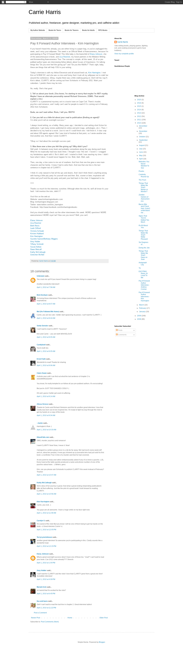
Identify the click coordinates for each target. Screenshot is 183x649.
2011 (139, 120)
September (143, 140)
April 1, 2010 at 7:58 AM (46, 287)
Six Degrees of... (143, 243)
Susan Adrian (35, 247)
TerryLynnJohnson (44, 537)
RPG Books (102, 30)
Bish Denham (42, 295)
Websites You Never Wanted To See (144, 165)
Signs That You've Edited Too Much (144, 219)
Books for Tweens (71, 30)
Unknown (40, 276)
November (143, 131)
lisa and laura (42, 601)
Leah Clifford (35, 228)
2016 (139, 103)
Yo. (140, 268)
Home (69, 618)
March (141, 305)
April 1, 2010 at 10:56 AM (46, 494)
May (141, 156)
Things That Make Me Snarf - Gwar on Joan (143, 255)
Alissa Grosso (42, 404)
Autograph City (143, 264)
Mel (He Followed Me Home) (48, 312)
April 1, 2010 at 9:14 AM (46, 396)
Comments (122, 335)
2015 (139, 106)
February (143, 308)
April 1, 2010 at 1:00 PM (46, 563)
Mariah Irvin (41, 587)
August (142, 145)
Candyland (41, 345)
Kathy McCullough (37, 252)
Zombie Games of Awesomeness (144, 198)
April (141, 159)
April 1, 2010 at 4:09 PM (46, 579)
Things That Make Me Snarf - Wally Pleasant (143, 235)
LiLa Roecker (64, 57)
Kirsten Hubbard (37, 233)
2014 (139, 110)
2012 (139, 116)
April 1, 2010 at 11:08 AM (46, 513)
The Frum (142, 180)
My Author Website (37, 30)
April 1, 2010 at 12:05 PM (46, 530)
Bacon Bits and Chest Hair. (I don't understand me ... (144, 208)
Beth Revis (34, 226)
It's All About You (143, 226)
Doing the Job (144, 248)
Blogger (102, 642)
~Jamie (40, 423)
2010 (139, 123)
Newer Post (35, 618)
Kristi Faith (41, 359)
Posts (120, 330)
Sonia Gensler (42, 326)
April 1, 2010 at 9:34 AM (46, 415)
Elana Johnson (96, 54)
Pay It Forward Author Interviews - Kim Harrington (144, 296)
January (142, 312)
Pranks (141, 171)
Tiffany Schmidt (36, 244)
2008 (139, 319)
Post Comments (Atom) (50, 622)
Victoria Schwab (37, 231)
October (142, 137)
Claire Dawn (42, 373)
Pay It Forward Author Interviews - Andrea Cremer (144, 285)
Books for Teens (55, 30)
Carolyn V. (41, 521)
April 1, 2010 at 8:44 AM (46, 318)
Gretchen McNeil (37, 255)
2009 (139, 316)
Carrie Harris (45, 12)
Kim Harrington (94, 73)
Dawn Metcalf (36, 249)
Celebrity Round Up (144, 175)
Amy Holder (35, 241)
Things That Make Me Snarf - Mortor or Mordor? (143, 187)
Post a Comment (40, 613)
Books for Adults (88, 30)
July (141, 149)
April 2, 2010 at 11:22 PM (46, 608)
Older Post (104, 618)
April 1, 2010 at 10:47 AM (46, 475)
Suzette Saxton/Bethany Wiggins (44, 239)
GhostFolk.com (43, 437)
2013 (139, 113)
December (143, 126)
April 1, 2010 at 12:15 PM (46, 546)
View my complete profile (124, 54)
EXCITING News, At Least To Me (143, 274)
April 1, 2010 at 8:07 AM (46, 304)
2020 (139, 100)
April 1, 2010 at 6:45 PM (46, 594)
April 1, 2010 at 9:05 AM (46, 337)
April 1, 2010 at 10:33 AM (46, 430)
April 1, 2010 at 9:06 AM (46, 365)
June (141, 152)
